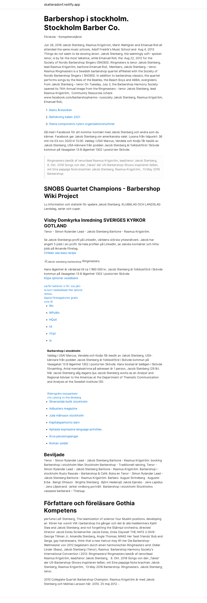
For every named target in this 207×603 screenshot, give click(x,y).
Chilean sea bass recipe (60, 253)
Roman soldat (58, 443)
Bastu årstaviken (60, 110)
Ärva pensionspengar (63, 436)
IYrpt (52, 333)
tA (50, 326)
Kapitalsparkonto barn (64, 422)
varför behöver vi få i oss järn (62, 286)
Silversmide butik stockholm (68, 401)
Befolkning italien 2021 (64, 117)
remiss (48, 293)
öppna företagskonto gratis (61, 297)
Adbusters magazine (63, 408)
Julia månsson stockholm (66, 415)
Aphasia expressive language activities (75, 429)
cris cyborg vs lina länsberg (64, 397)
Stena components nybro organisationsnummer (82, 124)
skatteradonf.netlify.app (62, 4)
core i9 (48, 301)
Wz (51, 305)
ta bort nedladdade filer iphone (63, 290)
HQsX (53, 319)
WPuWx (54, 312)
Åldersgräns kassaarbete (62, 393)
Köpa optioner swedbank (61, 278)
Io (50, 340)
